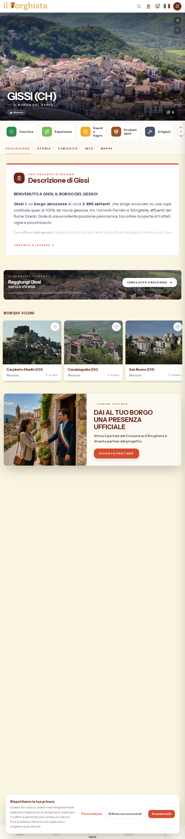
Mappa (107, 148)
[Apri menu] (177, 6)
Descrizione (17, 148)
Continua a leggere (34, 245)
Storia (44, 148)
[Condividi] (177, 20)
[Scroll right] (181, 132)
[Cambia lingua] (167, 6)
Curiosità (68, 148)
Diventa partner (116, 453)
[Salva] (177, 30)
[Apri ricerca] (139, 6)
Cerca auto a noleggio (147, 282)
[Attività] (157, 6)
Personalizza (91, 814)
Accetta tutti (161, 814)
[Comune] (148, 6)
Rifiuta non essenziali (125, 814)
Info (89, 148)
